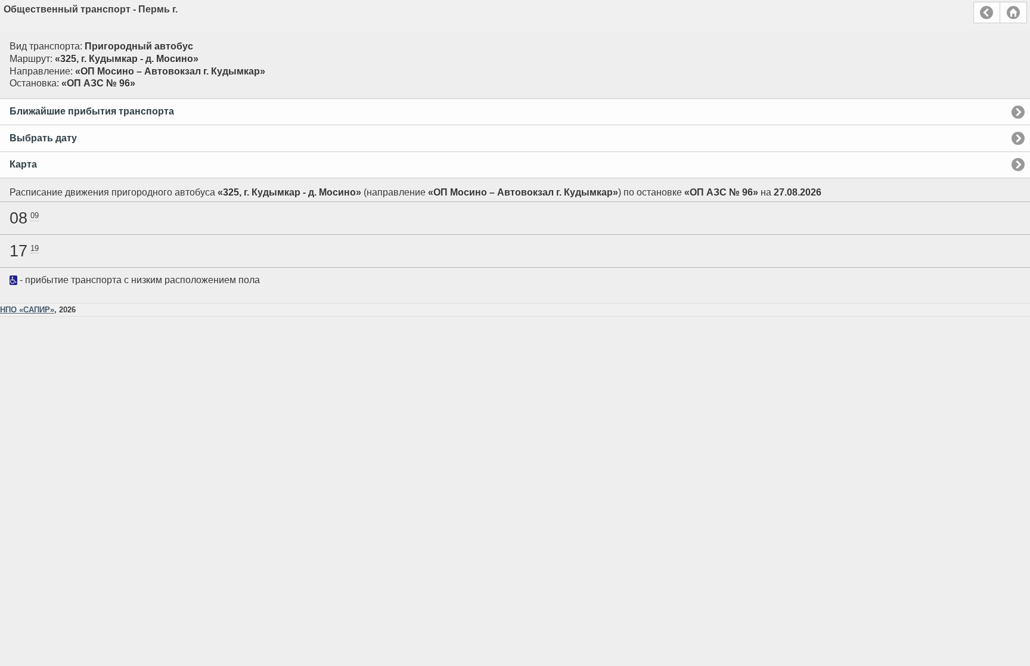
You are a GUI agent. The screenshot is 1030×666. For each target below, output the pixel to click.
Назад (986, 12)
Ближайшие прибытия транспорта (92, 111)
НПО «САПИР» (27, 309)
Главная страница (1013, 12)
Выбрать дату (43, 138)
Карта (23, 164)
